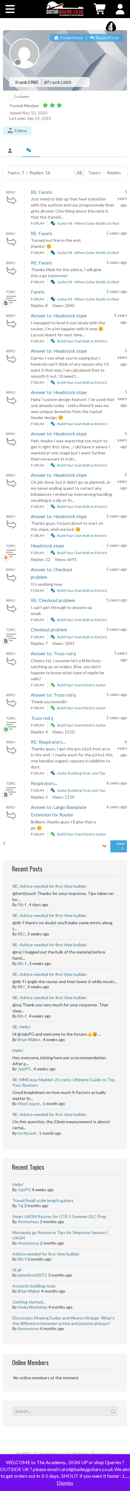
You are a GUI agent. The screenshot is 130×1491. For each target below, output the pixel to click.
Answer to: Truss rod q (53, 653)
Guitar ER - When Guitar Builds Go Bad (88, 223)
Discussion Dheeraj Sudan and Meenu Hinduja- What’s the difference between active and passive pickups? (63, 1320)
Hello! (18, 1050)
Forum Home (71, 37)
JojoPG (24, 1068)
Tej (20, 1205)
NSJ (21, 933)
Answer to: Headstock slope (59, 315)
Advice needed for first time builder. (46, 1253)
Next (121, 843)
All (79, 172)
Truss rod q (42, 718)
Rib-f (22, 904)
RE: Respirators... (48, 742)
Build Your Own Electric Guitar (81, 685)
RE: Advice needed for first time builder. (49, 886)
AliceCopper (29, 1103)
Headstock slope (47, 545)
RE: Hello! (21, 1026)
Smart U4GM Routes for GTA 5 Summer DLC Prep (59, 1216)
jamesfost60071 (32, 1275)
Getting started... (28, 1301)
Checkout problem (49, 629)
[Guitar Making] (65, 8)
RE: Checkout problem (53, 600)
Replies (114, 172)
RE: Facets (41, 192)
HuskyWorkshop (32, 1307)
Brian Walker (29, 1039)
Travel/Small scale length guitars (42, 1200)
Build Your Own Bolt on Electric (82, 341)
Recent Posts (107, 37)
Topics (94, 172)
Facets (37, 291)
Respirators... (44, 783)
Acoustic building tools (34, 1285)
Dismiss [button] (65, 1483)
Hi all (16, 1269)
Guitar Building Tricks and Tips (81, 773)
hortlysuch (27, 1133)
